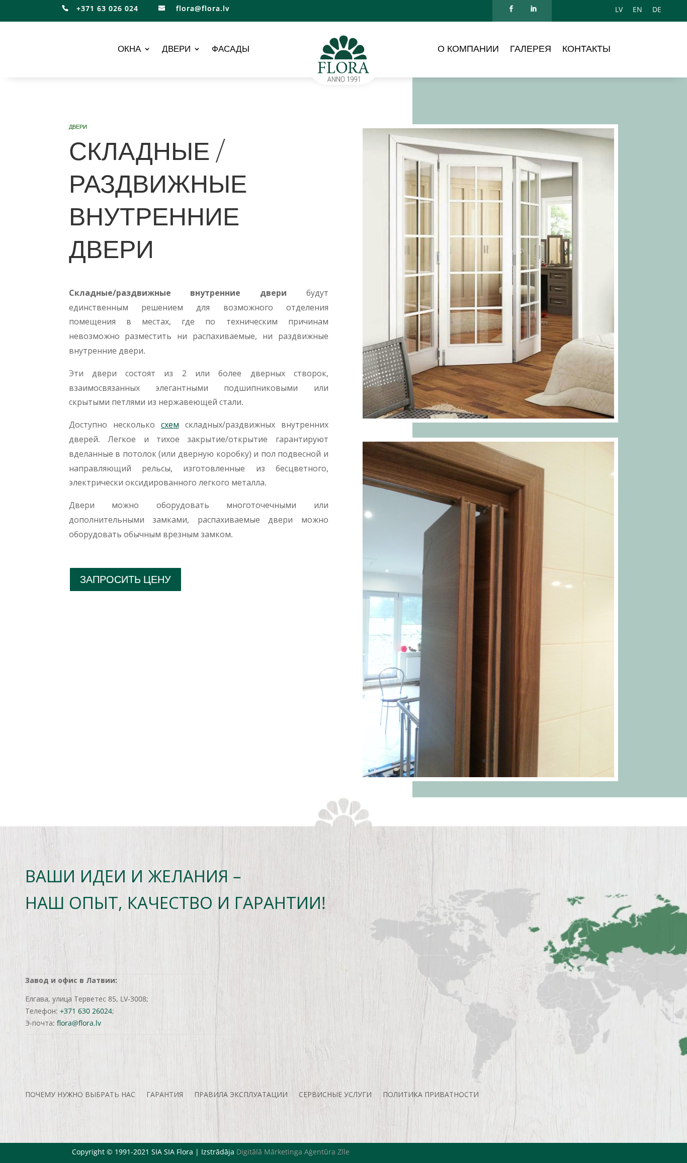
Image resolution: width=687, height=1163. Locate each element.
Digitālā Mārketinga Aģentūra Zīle (293, 1151)
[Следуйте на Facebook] (511, 9)
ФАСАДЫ (230, 49)
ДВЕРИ (176, 49)
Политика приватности (431, 1095)
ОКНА (129, 49)
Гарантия (164, 1095)
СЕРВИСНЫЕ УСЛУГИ (335, 1095)
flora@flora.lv (201, 8)
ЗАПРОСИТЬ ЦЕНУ (125, 579)
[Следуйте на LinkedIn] (533, 9)
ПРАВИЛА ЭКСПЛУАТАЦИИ (241, 1095)
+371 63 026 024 (103, 8)
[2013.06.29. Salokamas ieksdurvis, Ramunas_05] (488, 774)
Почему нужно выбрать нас (80, 1095)
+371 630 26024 (86, 1011)
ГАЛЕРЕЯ (530, 49)
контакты (586, 49)
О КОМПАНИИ (468, 49)
